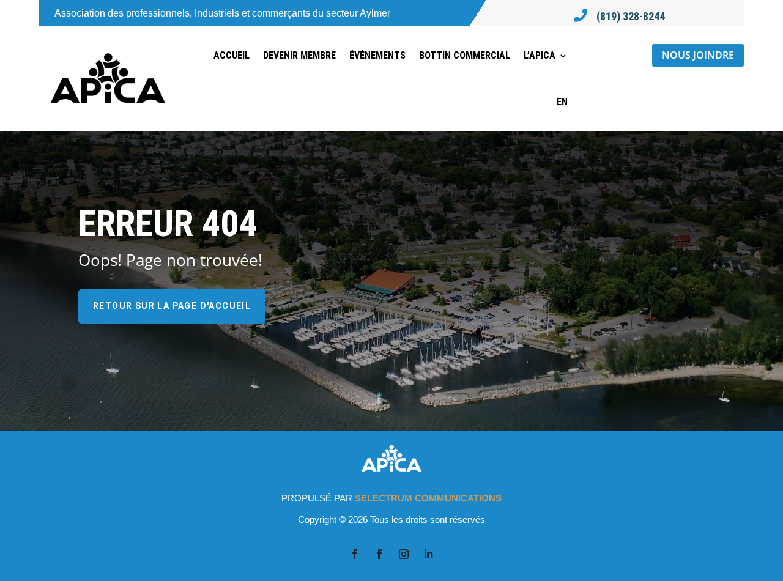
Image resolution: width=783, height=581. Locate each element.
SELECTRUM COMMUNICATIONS (428, 498)
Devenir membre (299, 55)
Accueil (231, 55)
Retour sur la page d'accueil (172, 306)
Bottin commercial (464, 55)
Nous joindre (698, 55)
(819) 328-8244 (630, 16)
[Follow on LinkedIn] (428, 554)
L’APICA (539, 55)
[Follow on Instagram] (404, 554)
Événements (377, 55)
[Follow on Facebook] (355, 554)
